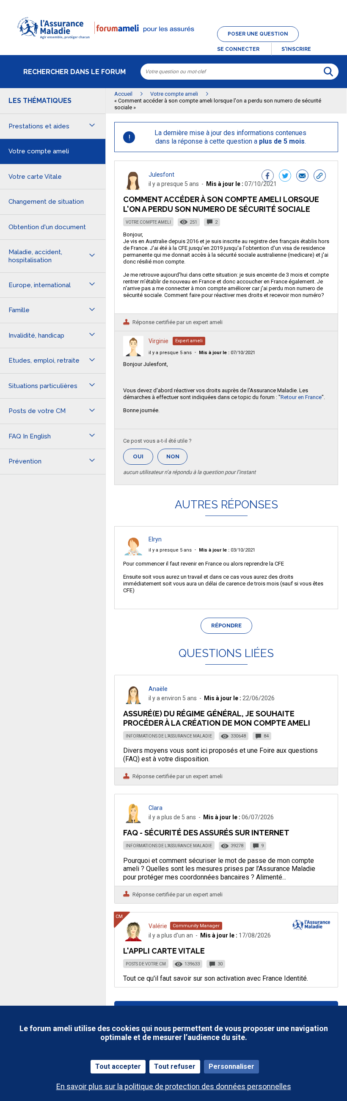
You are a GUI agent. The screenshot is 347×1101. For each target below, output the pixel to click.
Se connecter (238, 49)
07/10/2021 (227, 352)
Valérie (158, 926)
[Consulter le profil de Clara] (133, 821)
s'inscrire (296, 49)
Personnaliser (231, 1066)
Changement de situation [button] (46, 201)
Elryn (155, 539)
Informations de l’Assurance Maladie (169, 736)
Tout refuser (175, 1066)
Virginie (158, 341)
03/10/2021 (227, 550)
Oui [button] (143, 456)
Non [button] (176, 459)
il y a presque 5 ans (170, 352)
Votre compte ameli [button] (38, 151)
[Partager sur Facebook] (268, 176)
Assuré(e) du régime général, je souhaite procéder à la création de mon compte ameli (216, 718)
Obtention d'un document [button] (47, 227)
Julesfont (161, 174)
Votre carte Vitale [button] (35, 176)
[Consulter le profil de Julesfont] (133, 187)
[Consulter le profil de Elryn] (133, 553)
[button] (173, 44)
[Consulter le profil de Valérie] (133, 939)
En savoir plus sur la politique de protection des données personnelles (173, 1086)
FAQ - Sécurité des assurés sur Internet (206, 832)
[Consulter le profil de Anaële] (133, 702)
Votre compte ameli (148, 222)
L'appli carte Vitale (164, 950)
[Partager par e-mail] (302, 176)
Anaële (158, 688)
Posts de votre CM (146, 964)
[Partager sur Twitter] (285, 176)
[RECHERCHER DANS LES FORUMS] (328, 72)
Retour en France (301, 397)
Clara (155, 807)
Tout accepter (118, 1066)
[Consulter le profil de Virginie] (133, 354)
